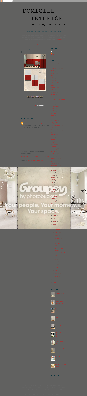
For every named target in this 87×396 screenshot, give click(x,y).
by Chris (53, 95)
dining (52, 116)
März (56, 271)
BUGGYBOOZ (55, 88)
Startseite (35, 157)
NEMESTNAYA (55, 158)
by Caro (28, 107)
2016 (54, 219)
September (57, 238)
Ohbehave (53, 163)
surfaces (53, 189)
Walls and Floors (37, 107)
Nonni (26, 123)
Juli (56, 259)
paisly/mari (54, 170)
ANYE (52, 71)
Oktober (57, 235)
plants (52, 175)
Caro (52, 52)
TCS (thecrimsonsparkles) (57, 192)
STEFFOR (54, 187)
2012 (54, 280)
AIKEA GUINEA (55, 68)
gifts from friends (55, 123)
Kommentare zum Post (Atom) (35, 161)
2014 (54, 224)
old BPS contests (55, 166)
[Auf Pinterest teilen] (43, 105)
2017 (54, 216)
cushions (53, 111)
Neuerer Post (24, 157)
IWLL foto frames (55, 130)
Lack (55, 256)
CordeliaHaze (54, 106)
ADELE (53, 66)
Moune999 (54, 149)
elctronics (53, 118)
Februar (57, 273)
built (52, 90)
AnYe (44, 44)
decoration (53, 113)
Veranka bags (58, 357)
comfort (53, 104)
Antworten (27, 130)
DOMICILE (59, 39)
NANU (53, 156)
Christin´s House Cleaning (58, 99)
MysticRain (54, 154)
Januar (57, 276)
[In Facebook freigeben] (42, 105)
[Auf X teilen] (40, 105)
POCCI (53, 180)
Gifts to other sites (55, 125)
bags (52, 76)
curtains (53, 109)
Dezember (57, 230)
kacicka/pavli (54, 135)
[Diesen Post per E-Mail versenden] (38, 105)
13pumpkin (54, 64)
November (57, 232)
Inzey (52, 128)
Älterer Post (46, 157)
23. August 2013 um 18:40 (36, 123)
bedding (53, 78)
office (52, 161)
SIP (52, 185)
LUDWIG (53, 147)
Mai (56, 265)
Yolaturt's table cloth (59, 253)
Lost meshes (54, 144)
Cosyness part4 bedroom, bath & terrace (59, 311)
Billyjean (37, 44)
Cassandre (53, 97)
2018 (54, 213)
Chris (52, 54)
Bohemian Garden (59, 293)
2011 (54, 283)
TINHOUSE (54, 196)
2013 (54, 227)
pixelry (53, 173)
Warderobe (57, 317)
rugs (52, 182)
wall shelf (53, 201)
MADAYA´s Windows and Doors (59, 335)
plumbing (53, 178)
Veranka (53, 199)
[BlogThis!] (39, 105)
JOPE (52, 132)
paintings (53, 168)
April (56, 268)
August (57, 241)
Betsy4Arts (54, 80)
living (52, 142)
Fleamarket (54, 120)
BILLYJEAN (54, 83)
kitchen (53, 137)
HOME (24, 44)
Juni (56, 262)
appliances (53, 73)
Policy (30, 44)
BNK (52, 85)
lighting (53, 139)
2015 (54, 221)
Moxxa (53, 151)
